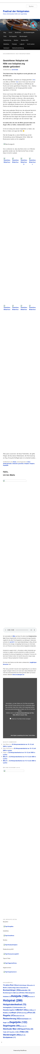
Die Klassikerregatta (29, 32)
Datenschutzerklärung (18, 48)
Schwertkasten (25, 1019)
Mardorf (21, 1010)
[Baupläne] (8, 926)
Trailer (5, 1032)
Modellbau (6, 44)
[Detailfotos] (9, 935)
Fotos (4, 36)
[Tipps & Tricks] (10, 963)
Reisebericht (19, 1016)
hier (34, 80)
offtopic (15, 1012)
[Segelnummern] (20, 974)
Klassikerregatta (10, 1010)
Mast (28, 1010)
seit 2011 (12, 642)
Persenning (24, 1013)
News (14, 462)
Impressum (6, 48)
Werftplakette (9, 1037)
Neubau (16, 40)
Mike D (5, 756)
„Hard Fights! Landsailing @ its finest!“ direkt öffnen (22, 735)
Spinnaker (23, 1026)
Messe (33, 1010)
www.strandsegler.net (18, 674)
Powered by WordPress (20, 1050)
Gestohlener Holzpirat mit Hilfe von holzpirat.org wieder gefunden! (15, 63)
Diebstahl (15, 463)
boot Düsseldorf (23, 987)
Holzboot (7, 996)
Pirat (31, 1012)
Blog (4, 32)
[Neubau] (10, 945)
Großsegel (31, 993)
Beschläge (14, 987)
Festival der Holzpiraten (16, 11)
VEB (18, 1032)
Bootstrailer (24, 990)
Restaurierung (7, 40)
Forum (10, 32)
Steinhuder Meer (11, 1028)
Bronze (17, 993)
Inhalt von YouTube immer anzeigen (21, 719)
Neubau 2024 (24, 40)
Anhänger (24, 985)
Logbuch (22, 44)
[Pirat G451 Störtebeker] (11, 954)
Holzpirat (32, 463)
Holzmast (31, 996)
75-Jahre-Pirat (9, 985)
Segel (6, 1022)
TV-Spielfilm (12, 1032)
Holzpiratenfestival (14, 1004)
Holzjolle (26, 463)
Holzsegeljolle (8, 1007)
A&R (18, 985)
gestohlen (21, 463)
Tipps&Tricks (26, 1029)
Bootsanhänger (11, 990)
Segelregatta (11, 1025)
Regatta (8, 1015)
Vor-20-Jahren (31, 44)
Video (24, 1031)
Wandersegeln (23, 36)
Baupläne (31, 985)
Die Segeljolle (13, 36)
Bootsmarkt (18, 32)
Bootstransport (8, 993)
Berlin (6, 987)
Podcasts (14, 44)
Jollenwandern (20, 1007)
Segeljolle (5, 465)
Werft (22, 1035)
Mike (14, 636)
